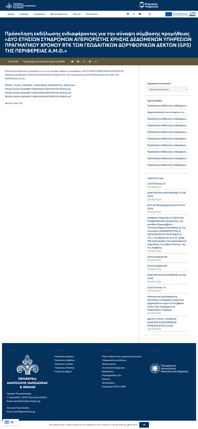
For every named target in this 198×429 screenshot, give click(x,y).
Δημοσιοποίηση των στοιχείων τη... (166, 112)
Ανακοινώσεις (109, 364)
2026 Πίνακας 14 (156, 287)
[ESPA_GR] (180, 14)
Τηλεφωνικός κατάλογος (114, 360)
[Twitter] (134, 14)
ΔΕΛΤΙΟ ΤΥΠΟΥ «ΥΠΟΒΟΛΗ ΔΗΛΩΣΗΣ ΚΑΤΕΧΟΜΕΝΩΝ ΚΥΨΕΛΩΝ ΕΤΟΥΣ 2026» (162, 322)
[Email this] (72, 62)
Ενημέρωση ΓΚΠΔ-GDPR (114, 386)
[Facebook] (128, 14)
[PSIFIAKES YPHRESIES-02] (149, 5)
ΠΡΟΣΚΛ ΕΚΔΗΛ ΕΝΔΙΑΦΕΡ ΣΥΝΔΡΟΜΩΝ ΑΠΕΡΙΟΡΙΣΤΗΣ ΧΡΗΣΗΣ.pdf (38, 89)
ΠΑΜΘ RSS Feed (155, 178)
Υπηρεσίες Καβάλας (64, 360)
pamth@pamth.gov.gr (24, 411)
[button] (149, 14)
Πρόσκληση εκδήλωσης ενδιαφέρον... (167, 118)
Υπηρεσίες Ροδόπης (64, 367)
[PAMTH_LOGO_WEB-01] (21, 5)
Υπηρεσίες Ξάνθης (63, 364)
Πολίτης (106, 379)
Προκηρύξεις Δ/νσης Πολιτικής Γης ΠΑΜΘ (44, 61)
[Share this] (78, 62)
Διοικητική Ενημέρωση (113, 367)
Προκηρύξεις (108, 383)
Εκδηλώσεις (108, 371)
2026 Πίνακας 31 (156, 183)
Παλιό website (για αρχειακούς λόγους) (122, 356)
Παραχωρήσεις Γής (111, 375)
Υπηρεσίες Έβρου (63, 371)
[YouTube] (140, 14)
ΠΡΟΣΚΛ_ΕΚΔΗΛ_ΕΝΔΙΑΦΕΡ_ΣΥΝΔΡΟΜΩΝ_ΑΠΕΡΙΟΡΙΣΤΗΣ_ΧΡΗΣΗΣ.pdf (40, 85)
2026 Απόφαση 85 (157, 265)
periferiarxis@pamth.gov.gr (27, 401)
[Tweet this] (84, 62)
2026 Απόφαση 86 (157, 256)
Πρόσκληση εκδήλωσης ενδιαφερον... (167, 105)
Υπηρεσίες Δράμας (64, 356)
